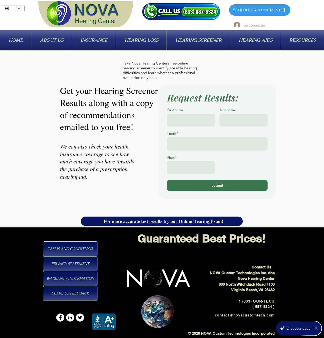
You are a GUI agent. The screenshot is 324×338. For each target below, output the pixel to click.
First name (175, 110)
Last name (227, 110)
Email (171, 133)
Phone (171, 157)
